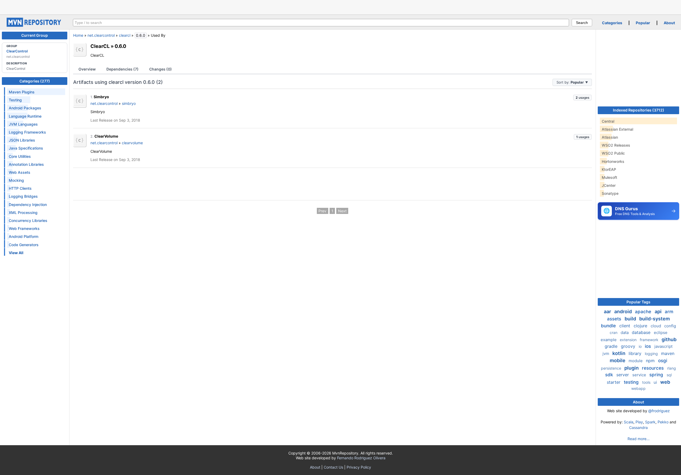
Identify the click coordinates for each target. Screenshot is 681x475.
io (641, 346)
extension (629, 339)
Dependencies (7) (122, 69)
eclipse (660, 332)
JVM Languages (23, 124)
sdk (609, 374)
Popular (643, 22)
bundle (609, 325)
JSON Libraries (22, 140)
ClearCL (100, 46)
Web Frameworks (24, 228)
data (625, 332)
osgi (662, 360)
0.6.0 (120, 46)
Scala (628, 422)
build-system (654, 318)
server (623, 374)
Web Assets (19, 172)
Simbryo (101, 96)
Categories (612, 22)
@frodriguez (659, 410)
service (639, 374)
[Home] (35, 25)
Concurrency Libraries (28, 220)
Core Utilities (20, 156)
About (669, 22)
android (623, 311)
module (636, 360)
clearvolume (132, 143)
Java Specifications (26, 148)
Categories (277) (34, 81)
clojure (641, 325)
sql (669, 375)
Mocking (16, 180)
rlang (671, 368)
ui (656, 382)
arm (669, 311)
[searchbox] (321, 22)
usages (582, 98)
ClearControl (17, 51)
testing (632, 382)
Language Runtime (25, 116)
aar (608, 311)
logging (652, 353)
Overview (87, 69)
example (609, 339)
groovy (629, 346)
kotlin (619, 353)
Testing (15, 100)
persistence (611, 368)
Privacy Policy (359, 467)
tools (646, 382)
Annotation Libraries (26, 164)
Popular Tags (638, 302)
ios (648, 346)
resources (653, 368)
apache (644, 311)
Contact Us (333, 467)
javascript (663, 346)
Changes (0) (160, 69)
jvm (606, 353)
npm (651, 360)
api (659, 311)
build (631, 318)
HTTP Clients (20, 188)
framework (649, 339)
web (665, 382)
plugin (632, 368)
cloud (656, 325)
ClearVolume (106, 136)
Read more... (639, 438)
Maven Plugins (22, 92)
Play (639, 422)
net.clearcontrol (101, 35)
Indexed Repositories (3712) (638, 110)
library (636, 353)
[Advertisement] (340, 6)
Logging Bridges (23, 196)
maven (667, 353)
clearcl (124, 35)
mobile (618, 360)
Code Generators (24, 244)
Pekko (663, 422)
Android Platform (23, 236)
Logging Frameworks (27, 132)
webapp (638, 388)
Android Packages (25, 108)
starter (614, 382)
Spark (650, 422)
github (669, 339)
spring (657, 374)
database (642, 332)
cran (614, 332)
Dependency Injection (28, 204)
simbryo (129, 103)
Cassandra (638, 427)
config (670, 325)
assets (614, 318)
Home (78, 35)
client (625, 325)
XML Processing (23, 212)
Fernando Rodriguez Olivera (361, 458)
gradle (612, 346)
